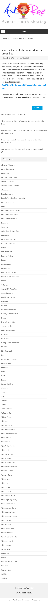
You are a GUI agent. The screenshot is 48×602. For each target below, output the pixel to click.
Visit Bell (4, 421)
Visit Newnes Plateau (9, 516)
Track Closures (6, 409)
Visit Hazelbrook (7, 454)
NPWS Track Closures (9, 359)
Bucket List (5, 223)
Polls (3, 372)
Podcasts (4, 367)
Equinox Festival (7, 256)
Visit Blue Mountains (8, 429)
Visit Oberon (6, 520)
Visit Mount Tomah (8, 504)
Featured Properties (8, 272)
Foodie (4, 281)
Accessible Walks (7, 169)
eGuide (4, 248)
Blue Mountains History (9, 214)
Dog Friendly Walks (8, 243)
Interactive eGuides (8, 322)
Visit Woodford (7, 541)
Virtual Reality (6, 413)
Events (3, 260)
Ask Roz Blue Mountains (19, 94)
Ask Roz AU (9, 58)
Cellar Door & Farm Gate (10, 231)
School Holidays (7, 384)
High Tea (4, 301)
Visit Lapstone (6, 475)
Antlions (42, 94)
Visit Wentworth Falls (9, 537)
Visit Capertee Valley (9, 434)
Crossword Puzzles (8, 239)
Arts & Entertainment (9, 177)
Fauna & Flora (6, 268)
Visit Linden (5, 487)
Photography (6, 363)
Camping (4, 227)
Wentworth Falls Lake (9, 562)
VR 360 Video (6, 549)
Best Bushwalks (7, 194)
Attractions (5, 190)
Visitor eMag (6, 545)
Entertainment (6, 252)
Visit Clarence (6, 438)
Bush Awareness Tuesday (11, 97)
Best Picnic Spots (7, 202)
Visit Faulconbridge (8, 446)
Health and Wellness (8, 297)
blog (3, 206)
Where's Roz (6, 570)
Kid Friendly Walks (8, 330)
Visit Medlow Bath (8, 495)
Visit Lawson (5, 479)
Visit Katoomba (7, 471)
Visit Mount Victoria (8, 508)
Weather (4, 557)
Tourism (4, 400)
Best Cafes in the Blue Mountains (13, 198)
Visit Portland (6, 524)
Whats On (5, 566)
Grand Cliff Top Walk (9, 289)
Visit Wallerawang (7, 533)
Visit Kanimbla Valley (9, 467)
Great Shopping (7, 293)
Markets (4, 347)
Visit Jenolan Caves (8, 462)
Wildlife (4, 574)
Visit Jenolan (6, 458)
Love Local (5, 338)
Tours (3, 405)
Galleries (4, 285)
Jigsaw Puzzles (6, 326)
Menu (24, 31)
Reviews (4, 380)
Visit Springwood (7, 529)
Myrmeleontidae (39, 97)
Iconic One (12, 600)
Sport (3, 392)
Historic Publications (9, 310)
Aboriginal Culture (8, 165)
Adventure (5, 173)
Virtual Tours (6, 417)
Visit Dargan (5, 442)
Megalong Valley (7, 351)
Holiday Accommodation (10, 314)
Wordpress (36, 600)
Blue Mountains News (9, 219)
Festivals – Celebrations (10, 276)
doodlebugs (26, 97)
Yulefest (4, 578)
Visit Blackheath (7, 425)
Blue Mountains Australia (10, 210)
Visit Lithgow (6, 491)
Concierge (5, 235)
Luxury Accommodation (10, 343)
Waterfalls (5, 553)
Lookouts (4, 334)
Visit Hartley (5, 450)
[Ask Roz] (24, 23)
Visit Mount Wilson (8, 512)
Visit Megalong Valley (9, 500)
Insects (31, 94)
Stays (3, 396)
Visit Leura (5, 483)
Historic (4, 305)
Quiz (3, 376)
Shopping (4, 388)
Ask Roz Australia (7, 181)
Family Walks (6, 264)
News (3, 355)
